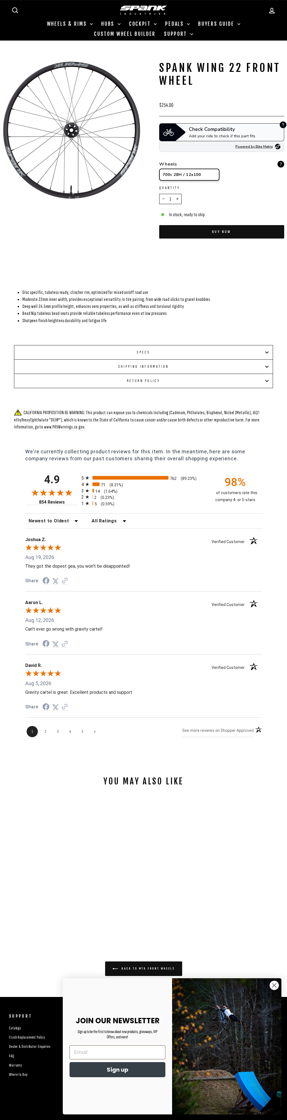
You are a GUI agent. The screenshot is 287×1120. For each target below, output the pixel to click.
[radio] (143, 478)
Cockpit (141, 24)
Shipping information (143, 366)
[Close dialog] (274, 985)
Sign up (117, 1070)
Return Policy (143, 380)
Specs (143, 352)
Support (176, 34)
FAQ (11, 1056)
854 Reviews (58, 502)
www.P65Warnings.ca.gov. (64, 427)
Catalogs (15, 1028)
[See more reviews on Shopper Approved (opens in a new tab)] (65, 580)
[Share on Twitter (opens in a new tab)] (55, 580)
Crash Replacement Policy (27, 1037)
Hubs (108, 24)
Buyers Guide (217, 24)
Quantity (169, 187)
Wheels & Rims (68, 24)
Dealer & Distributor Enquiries (29, 1046)
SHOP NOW (44, 892)
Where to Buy (18, 1074)
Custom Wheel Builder (125, 34)
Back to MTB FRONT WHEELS (147, 968)
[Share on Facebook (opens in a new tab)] (46, 581)
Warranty (15, 1065)
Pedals (175, 24)
